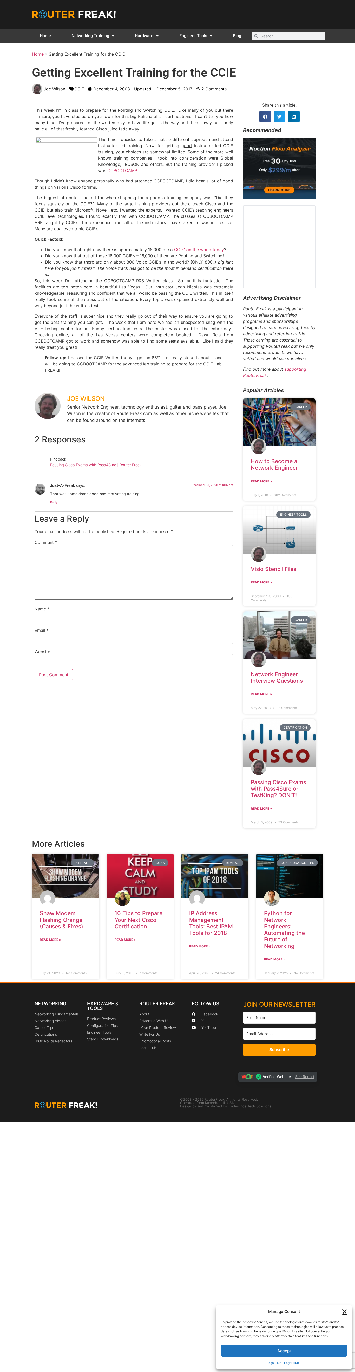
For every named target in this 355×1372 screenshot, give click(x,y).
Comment (46, 542)
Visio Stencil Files (273, 569)
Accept (284, 1350)
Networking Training (90, 35)
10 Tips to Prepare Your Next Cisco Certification (138, 919)
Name (42, 609)
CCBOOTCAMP (122, 170)
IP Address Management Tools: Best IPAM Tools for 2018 (211, 923)
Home (45, 35)
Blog (237, 35)
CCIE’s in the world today (199, 249)
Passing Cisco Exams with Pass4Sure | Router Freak (96, 465)
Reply (54, 502)
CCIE (79, 88)
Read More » (261, 481)
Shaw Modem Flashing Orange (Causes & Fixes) (61, 919)
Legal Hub (274, 1363)
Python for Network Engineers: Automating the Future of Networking (284, 929)
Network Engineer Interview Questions (277, 677)
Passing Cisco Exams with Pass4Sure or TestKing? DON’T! (278, 788)
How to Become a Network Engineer (274, 464)
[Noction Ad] (279, 197)
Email (42, 630)
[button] (344, 1311)
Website (42, 651)
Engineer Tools (193, 35)
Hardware (144, 35)
